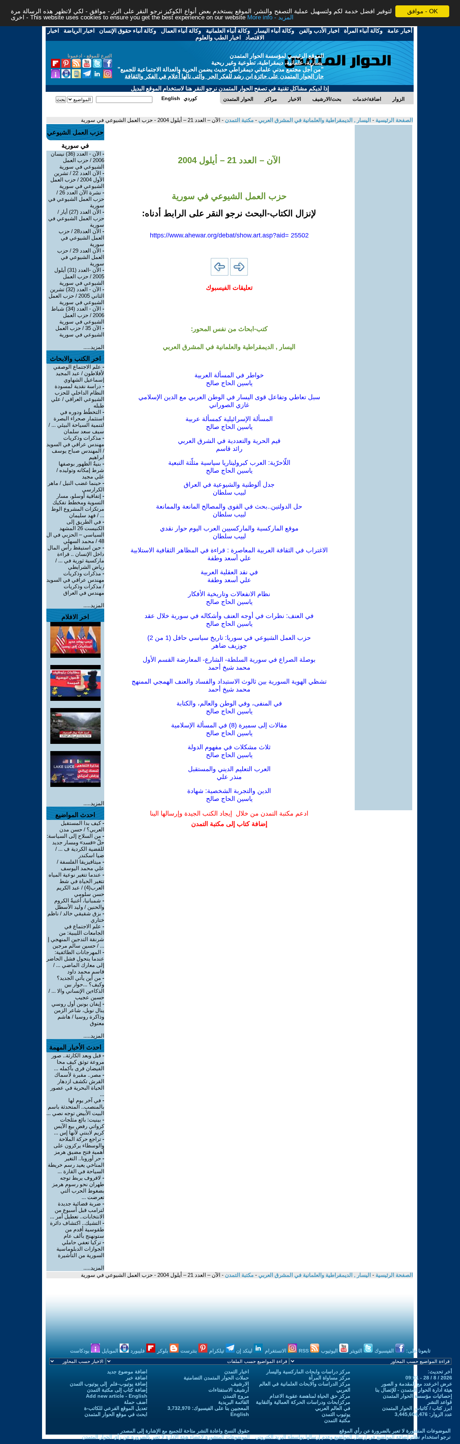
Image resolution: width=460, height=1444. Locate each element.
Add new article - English (116, 1396)
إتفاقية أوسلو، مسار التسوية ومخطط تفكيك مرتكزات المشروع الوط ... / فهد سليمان (77, 505)
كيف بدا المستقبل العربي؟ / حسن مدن (81, 826)
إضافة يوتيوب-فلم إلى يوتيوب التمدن (108, 1384)
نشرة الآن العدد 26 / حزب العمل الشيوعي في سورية (76, 198)
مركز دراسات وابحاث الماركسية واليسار (308, 1371)
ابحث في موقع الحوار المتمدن (115, 1414)
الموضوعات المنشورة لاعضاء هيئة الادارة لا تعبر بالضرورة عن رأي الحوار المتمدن (166, 1437)
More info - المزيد (270, 17)
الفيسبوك (384, 1351)
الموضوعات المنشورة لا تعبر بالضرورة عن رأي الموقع (395, 1431)
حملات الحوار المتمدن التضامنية (216, 1378)
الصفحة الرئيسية (393, 120)
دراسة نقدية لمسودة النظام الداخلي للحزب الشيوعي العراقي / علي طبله (77, 396)
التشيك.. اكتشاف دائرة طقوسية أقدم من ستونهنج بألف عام (77, 1229)
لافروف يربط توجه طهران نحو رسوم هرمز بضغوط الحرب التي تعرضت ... (78, 1187)
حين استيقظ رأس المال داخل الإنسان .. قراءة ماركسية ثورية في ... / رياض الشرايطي (75, 557)
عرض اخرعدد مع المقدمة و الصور (416, 1384)
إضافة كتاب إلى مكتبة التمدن (117, 1390)
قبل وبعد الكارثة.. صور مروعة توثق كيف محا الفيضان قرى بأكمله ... (77, 1061)
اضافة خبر (136, 1378)
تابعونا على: (418, 1351)
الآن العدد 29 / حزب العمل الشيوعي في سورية (80, 256)
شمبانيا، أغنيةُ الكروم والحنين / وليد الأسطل (79, 903)
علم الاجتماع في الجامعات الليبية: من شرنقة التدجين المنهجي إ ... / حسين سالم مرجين (76, 936)
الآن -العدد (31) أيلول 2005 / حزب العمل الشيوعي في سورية (79, 276)
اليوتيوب (330, 1351)
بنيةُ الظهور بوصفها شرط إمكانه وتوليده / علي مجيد (80, 470)
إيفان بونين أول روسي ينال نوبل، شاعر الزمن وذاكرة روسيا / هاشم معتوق (77, 1013)
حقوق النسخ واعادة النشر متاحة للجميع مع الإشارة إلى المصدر (185, 1431)
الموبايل (111, 1351)
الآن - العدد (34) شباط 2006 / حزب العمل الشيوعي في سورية (77, 315)
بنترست (189, 1351)
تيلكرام (217, 1351)
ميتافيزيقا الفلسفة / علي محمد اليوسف (80, 865)
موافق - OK (422, 11)
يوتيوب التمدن (336, 1414)
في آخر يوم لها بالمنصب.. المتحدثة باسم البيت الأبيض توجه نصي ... (75, 1106)
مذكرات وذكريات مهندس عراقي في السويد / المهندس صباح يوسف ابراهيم (75, 447)
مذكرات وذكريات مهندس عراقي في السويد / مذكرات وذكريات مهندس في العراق (75, 583)
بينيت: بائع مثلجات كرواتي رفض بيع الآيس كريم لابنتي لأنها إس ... (79, 1126)
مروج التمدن (236, 1396)
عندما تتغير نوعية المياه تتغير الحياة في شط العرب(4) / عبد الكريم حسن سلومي (76, 884)
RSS (304, 1351)
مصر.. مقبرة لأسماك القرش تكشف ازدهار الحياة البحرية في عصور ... (77, 1084)
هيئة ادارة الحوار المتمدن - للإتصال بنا (413, 1390)
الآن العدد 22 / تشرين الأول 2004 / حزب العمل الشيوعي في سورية (77, 179)
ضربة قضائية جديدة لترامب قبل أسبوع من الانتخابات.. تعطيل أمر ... (77, 1209)
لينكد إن (245, 1351)
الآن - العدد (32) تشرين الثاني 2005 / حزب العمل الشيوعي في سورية (76, 295)
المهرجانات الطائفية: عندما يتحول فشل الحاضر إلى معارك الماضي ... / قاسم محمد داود (75, 962)
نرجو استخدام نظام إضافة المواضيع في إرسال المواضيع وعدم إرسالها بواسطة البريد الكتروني (353, 1437)
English (239, 1414)
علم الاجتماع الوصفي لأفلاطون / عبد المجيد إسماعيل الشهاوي (78, 373)
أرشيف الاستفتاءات (228, 1390)
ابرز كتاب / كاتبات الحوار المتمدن (417, 1408)
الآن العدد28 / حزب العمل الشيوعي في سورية (81, 237)
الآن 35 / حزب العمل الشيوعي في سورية (79, 331)
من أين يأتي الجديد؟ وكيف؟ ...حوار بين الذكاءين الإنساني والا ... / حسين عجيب (76, 987)
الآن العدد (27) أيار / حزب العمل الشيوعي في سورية (76, 218)
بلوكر (163, 1351)
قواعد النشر (439, 1402)
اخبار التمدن (236, 1371)
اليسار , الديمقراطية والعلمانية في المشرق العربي (314, 120)
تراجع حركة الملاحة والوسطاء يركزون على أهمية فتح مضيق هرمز (79, 1145)
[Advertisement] (383, 232)
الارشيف (240, 1384)
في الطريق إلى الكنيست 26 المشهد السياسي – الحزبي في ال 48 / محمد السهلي (75, 531)
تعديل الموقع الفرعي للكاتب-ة (115, 1408)
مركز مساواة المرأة (329, 1378)
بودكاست (80, 1351)
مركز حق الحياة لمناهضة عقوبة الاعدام (310, 1396)
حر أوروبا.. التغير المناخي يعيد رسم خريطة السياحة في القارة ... (76, 1164)
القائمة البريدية (233, 1402)
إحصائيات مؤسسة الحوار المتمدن (417, 1396)
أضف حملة (135, 1402)
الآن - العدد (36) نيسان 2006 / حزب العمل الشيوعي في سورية (77, 160)
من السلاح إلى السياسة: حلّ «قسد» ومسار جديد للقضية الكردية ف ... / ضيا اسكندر (75, 845)
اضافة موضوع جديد (127, 1371)
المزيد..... (93, 347)
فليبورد (138, 1351)
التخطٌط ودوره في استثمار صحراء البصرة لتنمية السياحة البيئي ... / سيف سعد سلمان (76, 421)
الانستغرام (276, 1351)
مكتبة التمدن (239, 120)
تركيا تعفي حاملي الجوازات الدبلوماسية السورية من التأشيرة (80, 1248)
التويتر (357, 1351)
